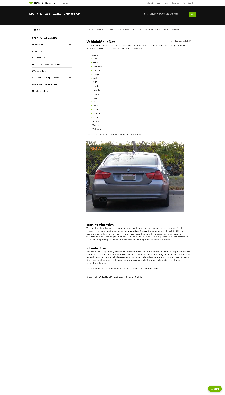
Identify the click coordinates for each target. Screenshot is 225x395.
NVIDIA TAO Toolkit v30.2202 (146, 29)
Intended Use (95, 248)
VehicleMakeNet (171, 29)
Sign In (191, 3)
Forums (175, 3)
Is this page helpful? (181, 41)
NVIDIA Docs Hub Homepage (100, 29)
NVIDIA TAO (123, 29)
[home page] (36, 3)
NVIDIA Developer (153, 3)
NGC (156, 268)
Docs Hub (50, 2)
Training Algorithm (100, 225)
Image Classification (137, 231)
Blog (166, 3)
